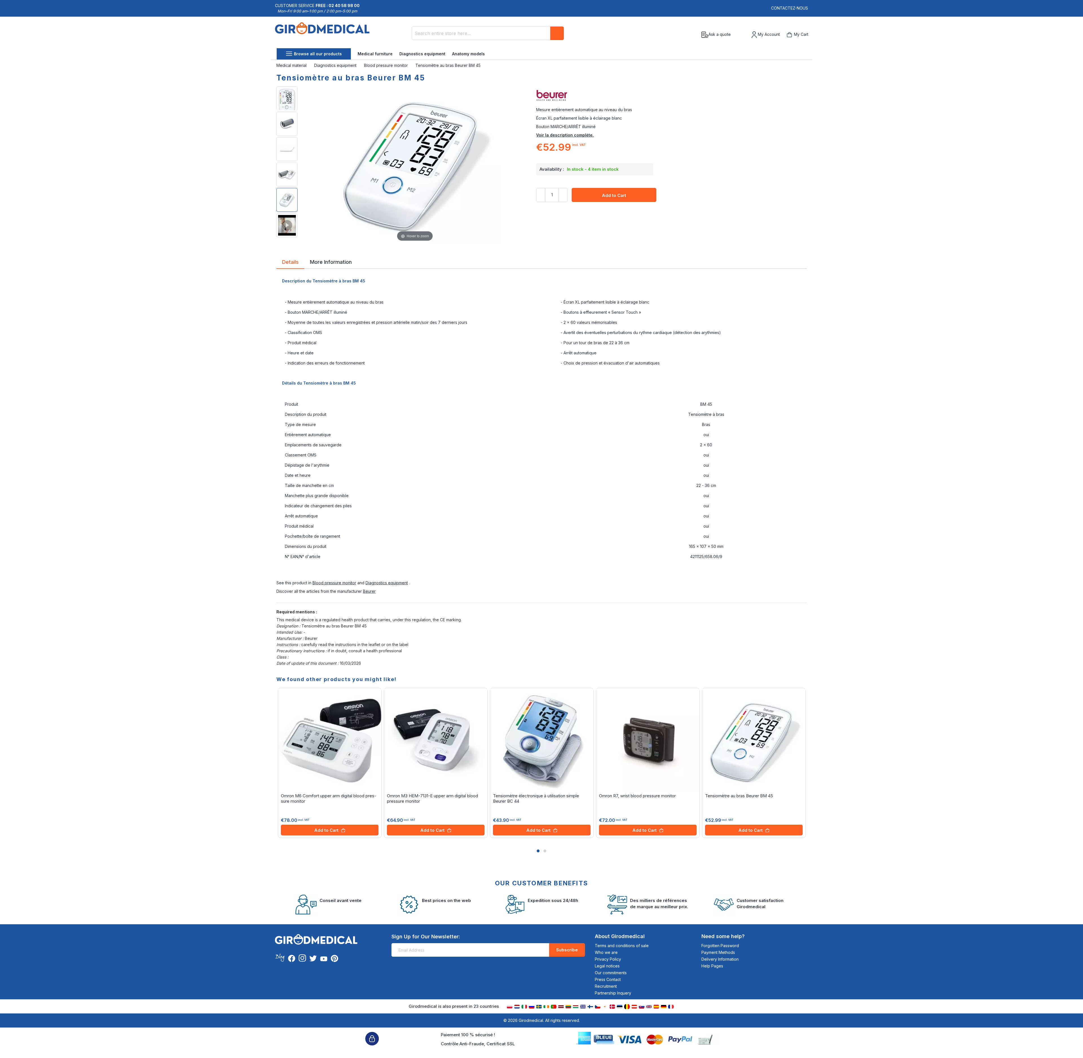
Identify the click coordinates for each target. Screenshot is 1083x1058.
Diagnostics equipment (422, 53)
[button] (538, 851)
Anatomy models (468, 53)
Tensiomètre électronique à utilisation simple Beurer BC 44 (536, 798)
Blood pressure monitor (386, 65)
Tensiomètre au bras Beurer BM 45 (739, 795)
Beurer (369, 591)
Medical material (292, 65)
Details (290, 261)
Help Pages (712, 965)
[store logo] (322, 34)
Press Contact (608, 979)
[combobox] (488, 33)
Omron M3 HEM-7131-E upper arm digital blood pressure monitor (432, 798)
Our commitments (611, 972)
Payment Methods (718, 952)
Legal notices (607, 965)
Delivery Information (720, 959)
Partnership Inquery (613, 993)
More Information (331, 261)
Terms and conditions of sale (622, 945)
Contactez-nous (789, 8)
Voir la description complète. (565, 135)
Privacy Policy (608, 959)
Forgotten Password (720, 945)
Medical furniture (375, 53)
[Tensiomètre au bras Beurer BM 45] (287, 98)
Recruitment (606, 986)
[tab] (290, 263)
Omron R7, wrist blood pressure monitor (637, 795)
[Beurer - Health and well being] (671, 95)
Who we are (606, 952)
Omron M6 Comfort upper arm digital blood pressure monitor (328, 798)
